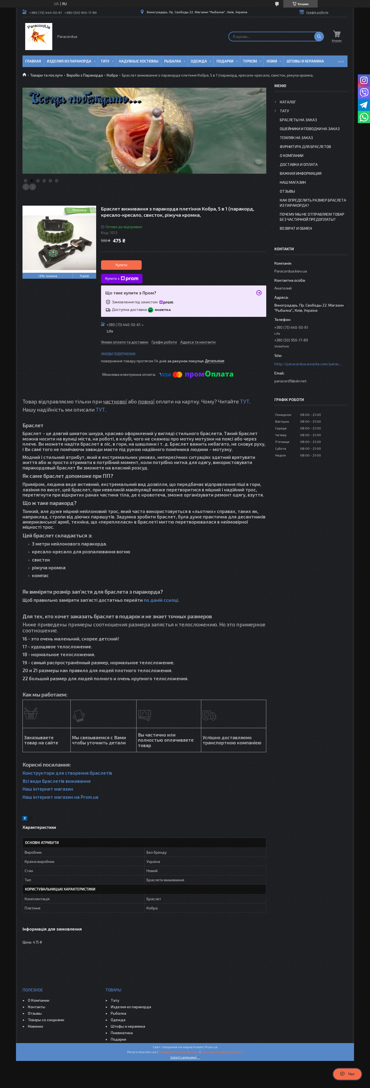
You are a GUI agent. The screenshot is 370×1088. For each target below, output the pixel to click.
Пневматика (122, 1032)
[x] (30, 819)
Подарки (224, 61)
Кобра (112, 75)
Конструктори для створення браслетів (67, 772)
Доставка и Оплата (299, 164)
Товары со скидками (46, 1019)
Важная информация (301, 173)
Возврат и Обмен (296, 228)
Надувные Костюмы (138, 61)
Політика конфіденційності (222, 1052)
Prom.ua (211, 1047)
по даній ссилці (161, 600)
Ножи (272, 61)
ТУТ (244, 401)
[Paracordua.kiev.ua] (38, 36)
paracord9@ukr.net (290, 381)
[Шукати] (319, 36)
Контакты (36, 1006)
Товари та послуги (46, 75)
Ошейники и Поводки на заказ (310, 128)
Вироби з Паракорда (85, 75)
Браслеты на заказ (298, 119)
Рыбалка (172, 61)
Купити (121, 265)
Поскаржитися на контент (178, 1052)
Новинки (35, 1026)
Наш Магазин (293, 182)
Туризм (250, 61)
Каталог (288, 102)
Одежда (199, 61)
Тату (105, 61)
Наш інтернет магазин (47, 788)
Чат (351, 1074)
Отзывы (287, 191)
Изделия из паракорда (69, 61)
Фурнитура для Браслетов (305, 146)
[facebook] (24, 819)
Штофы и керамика (128, 1026)
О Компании (291, 155)
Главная (33, 61)
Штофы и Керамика (305, 61)
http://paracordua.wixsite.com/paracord (308, 363)
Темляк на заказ (296, 137)
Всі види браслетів (43, 781)
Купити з (112, 278)
